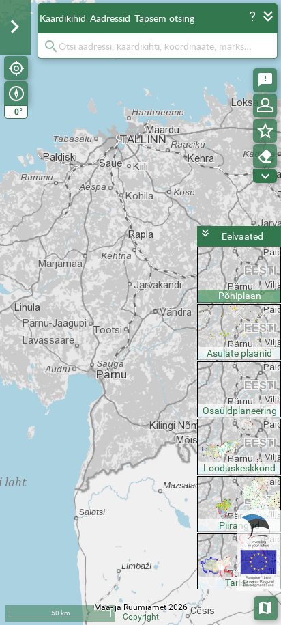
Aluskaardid (266, 606)
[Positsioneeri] (16, 68)
